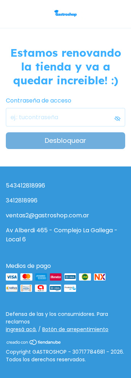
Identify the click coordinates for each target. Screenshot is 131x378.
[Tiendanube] (34, 343)
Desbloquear (65, 140)
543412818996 (25, 185)
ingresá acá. (21, 329)
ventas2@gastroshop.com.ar (47, 215)
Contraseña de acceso (38, 100)
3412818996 (21, 200)
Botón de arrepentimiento (75, 329)
